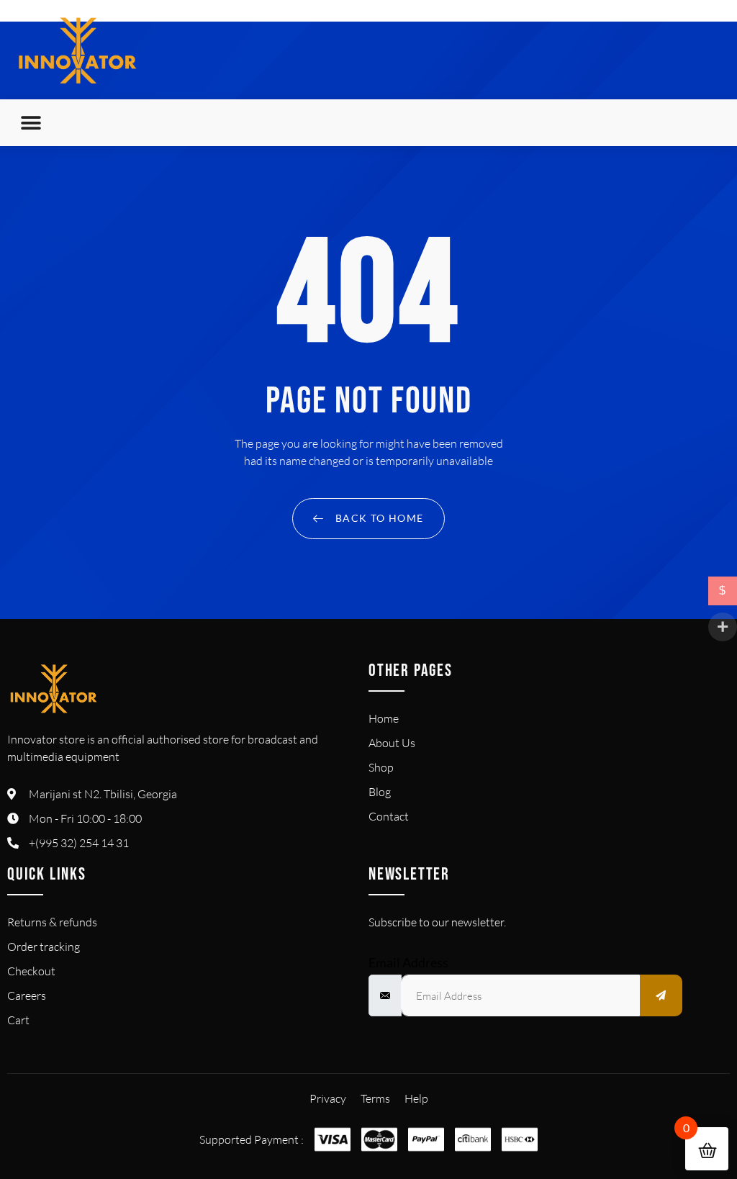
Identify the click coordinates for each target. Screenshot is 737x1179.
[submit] (661, 995)
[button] (30, 123)
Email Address (408, 962)
